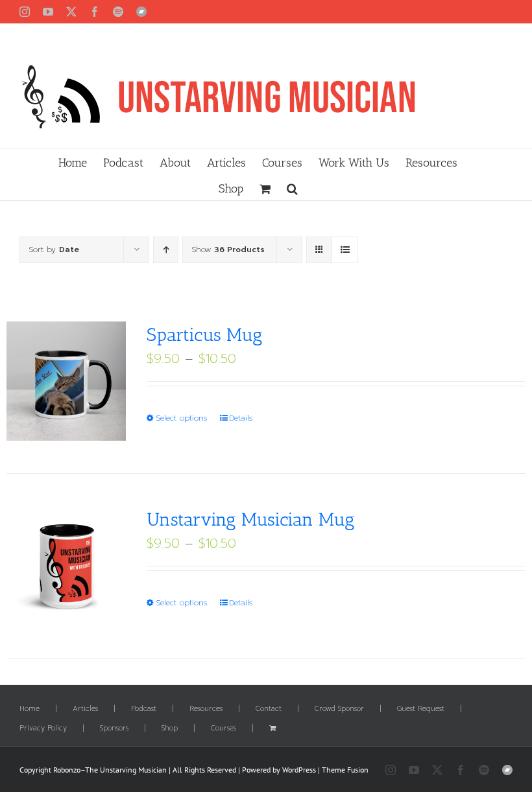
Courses (223, 728)
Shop (170, 728)
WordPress (299, 770)
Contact (269, 709)
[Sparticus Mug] (66, 381)
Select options (181, 418)
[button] (292, 187)
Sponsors (114, 728)
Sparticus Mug (205, 334)
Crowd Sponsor (339, 709)
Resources (206, 709)
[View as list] (344, 249)
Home (29, 709)
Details (240, 418)
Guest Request (420, 709)
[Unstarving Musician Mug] (66, 565)
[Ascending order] (165, 250)
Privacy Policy (43, 728)
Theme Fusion (345, 770)
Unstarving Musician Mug (251, 519)
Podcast (143, 709)
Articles (85, 709)
